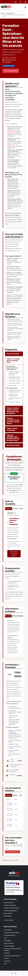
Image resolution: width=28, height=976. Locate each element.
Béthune (15, 795)
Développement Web (9, 935)
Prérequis (8, 616)
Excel (5, 938)
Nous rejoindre (7, 916)
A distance (8, 795)
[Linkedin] (26, 1)
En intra (21, 508)
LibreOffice (7, 953)
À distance (8, 508)
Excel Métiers (7, 940)
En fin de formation (13, 445)
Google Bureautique (9, 946)
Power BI (6, 958)
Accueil (2, 13)
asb (6, 6)
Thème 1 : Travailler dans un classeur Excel (13, 360)
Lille (20, 795)
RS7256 (20, 760)
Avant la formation (13, 354)
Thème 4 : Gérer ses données (12, 429)
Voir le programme (11, 71)
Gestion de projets (9, 943)
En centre (15, 508)
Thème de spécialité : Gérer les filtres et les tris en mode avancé (13, 437)
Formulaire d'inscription (10, 905)
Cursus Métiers (8, 930)
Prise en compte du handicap (11, 908)
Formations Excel (10, 13)
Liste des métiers (8, 920)
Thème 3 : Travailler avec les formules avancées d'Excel (13, 420)
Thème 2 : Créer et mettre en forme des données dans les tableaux (13, 410)
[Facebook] (20, 1)
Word (5, 963)
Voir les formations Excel (12, 851)
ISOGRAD (19, 775)
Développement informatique (11, 932)
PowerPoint (7, 961)
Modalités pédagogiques (10, 910)
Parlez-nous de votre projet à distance (14, 553)
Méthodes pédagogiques (19, 616)
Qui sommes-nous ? (9, 902)
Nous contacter (8, 913)
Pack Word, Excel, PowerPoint (12, 955)
